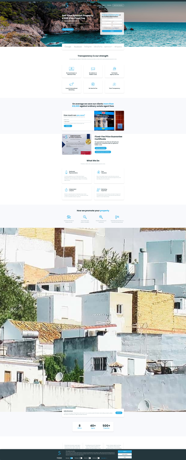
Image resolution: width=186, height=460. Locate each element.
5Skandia (109, 5)
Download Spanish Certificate (103, 152)
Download (119, 412)
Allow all (124, 451)
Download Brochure (67, 29)
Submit (112, 31)
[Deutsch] (93, 0)
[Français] (91, 0)
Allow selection (124, 454)
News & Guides (102, 5)
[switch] (81, 458)
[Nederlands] (87, 0)
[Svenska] (98, 0)
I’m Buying (89, 5)
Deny (125, 457)
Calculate (68, 125)
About (95, 5)
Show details (103, 458)
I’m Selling (83, 5)
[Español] (96, 0)
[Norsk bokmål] (94, 0)
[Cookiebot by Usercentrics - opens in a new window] (59, 458)
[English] (89, 0)
